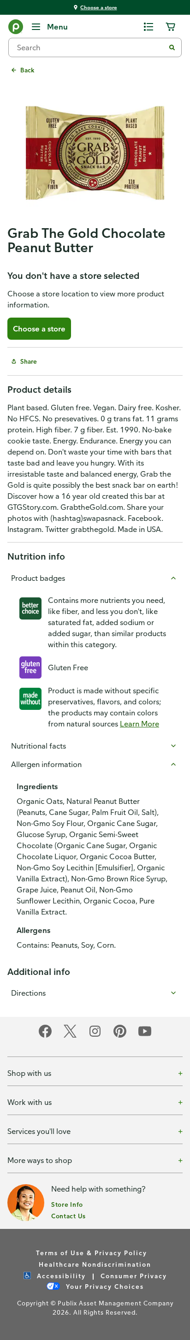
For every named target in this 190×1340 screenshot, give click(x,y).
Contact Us (68, 1216)
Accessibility (60, 1276)
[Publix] (15, 28)
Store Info (67, 1204)
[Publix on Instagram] (95, 1036)
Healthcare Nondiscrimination (95, 1264)
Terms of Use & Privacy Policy (91, 1253)
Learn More (139, 723)
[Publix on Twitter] (70, 1036)
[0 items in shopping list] (148, 27)
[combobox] (90, 47)
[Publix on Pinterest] (120, 1036)
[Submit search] (172, 47)
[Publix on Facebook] (45, 1036)
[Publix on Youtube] (144, 1036)
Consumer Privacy (134, 1276)
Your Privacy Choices (104, 1286)
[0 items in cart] (171, 27)
